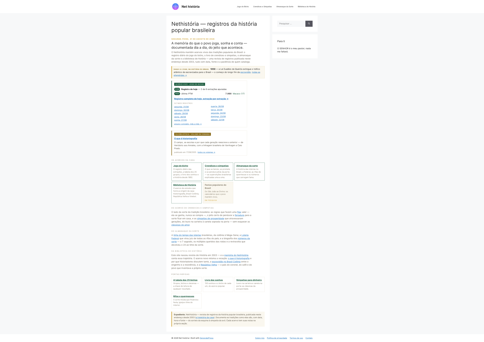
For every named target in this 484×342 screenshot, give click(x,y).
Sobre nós (259, 338)
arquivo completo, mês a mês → (188, 124)
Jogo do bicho (180, 166)
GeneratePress (206, 338)
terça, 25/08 (216, 110)
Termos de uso (296, 338)
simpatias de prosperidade (210, 218)
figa (239, 212)
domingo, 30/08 (181, 110)
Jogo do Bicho (243, 6)
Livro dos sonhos (214, 280)
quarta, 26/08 (217, 106)
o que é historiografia (239, 258)
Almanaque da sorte (247, 166)
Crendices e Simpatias (262, 6)
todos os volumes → (206, 152)
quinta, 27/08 (180, 120)
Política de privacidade (277, 338)
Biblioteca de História (306, 6)
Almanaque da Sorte (284, 6)
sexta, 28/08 (180, 117)
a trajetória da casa (205, 317)
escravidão (245, 72)
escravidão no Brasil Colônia (226, 261)
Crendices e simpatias (217, 166)
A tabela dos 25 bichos (185, 280)
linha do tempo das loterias (187, 235)
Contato (309, 338)
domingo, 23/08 (218, 116)
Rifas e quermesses (183, 296)
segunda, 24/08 (218, 113)
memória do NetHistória (236, 255)
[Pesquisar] (309, 24)
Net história (191, 6)
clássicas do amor (180, 225)
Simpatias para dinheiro (249, 280)
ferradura (239, 215)
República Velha (209, 265)
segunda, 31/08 (181, 107)
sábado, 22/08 (217, 120)
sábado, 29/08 (181, 113)
